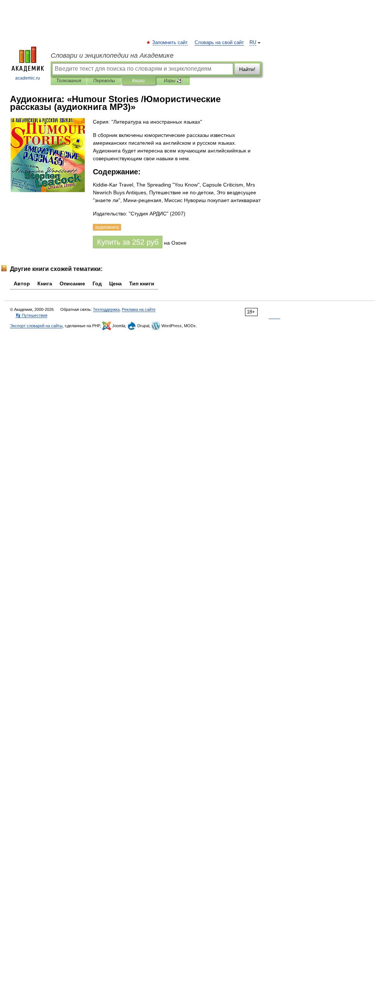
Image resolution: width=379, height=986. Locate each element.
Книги (138, 80)
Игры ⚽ (173, 80)
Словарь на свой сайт (219, 42)
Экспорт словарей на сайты (36, 325)
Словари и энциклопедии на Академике (112, 55)
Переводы (104, 80)
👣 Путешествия (31, 315)
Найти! (247, 69)
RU (252, 42)
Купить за (127, 242)
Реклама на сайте (138, 309)
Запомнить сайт (170, 42)
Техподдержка (106, 309)
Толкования (68, 80)
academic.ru (27, 78)
